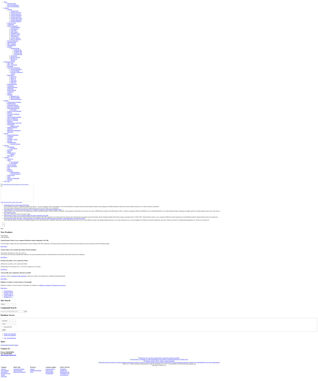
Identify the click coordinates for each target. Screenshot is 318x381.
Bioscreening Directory (19, 372)
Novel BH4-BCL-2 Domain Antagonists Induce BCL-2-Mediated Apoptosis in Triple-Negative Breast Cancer (33, 209)
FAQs (31, 372)
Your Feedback (49, 372)
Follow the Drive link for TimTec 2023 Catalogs (11, 202)
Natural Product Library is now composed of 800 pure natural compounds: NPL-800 (26, 215)
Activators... (63, 285)
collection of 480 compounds (18, 276)
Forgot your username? (10, 335)
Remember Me (8, 327)
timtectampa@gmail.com (8, 355)
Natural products (17, 370)
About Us (3, 369)
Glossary (32, 369)
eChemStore (63, 369)
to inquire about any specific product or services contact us (15, 184)
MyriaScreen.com (64, 372)
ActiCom (3, 276)
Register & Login (5, 373)
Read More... (4, 246)
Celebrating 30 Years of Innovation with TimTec (16, 205)
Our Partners (4, 372)
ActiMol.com (63, 370)
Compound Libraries (18, 369)
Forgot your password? (10, 334)
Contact (3, 375)
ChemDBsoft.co (64, 373)
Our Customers (5, 370)
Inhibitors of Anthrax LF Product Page (49, 285)
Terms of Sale (49, 370)
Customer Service (50, 369)
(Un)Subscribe (49, 373)
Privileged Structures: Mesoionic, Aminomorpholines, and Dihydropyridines (65, 218)
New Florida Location (10, 212)
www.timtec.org (64, 375)
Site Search (4, 376)
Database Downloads (35, 370)
